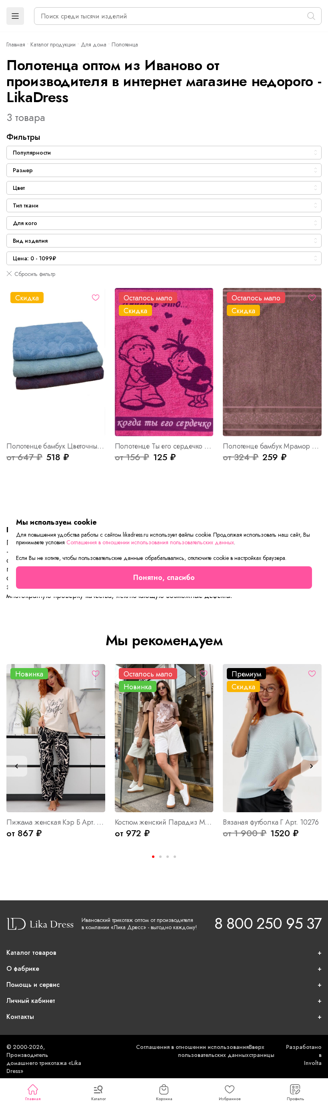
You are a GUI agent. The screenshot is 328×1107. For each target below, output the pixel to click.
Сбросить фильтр (34, 274)
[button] (15, 16)
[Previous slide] (16, 766)
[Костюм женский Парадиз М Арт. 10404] (164, 738)
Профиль (295, 1099)
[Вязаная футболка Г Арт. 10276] (272, 738)
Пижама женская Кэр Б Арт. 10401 (55, 822)
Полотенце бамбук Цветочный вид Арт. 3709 (55, 446)
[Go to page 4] (174, 856)
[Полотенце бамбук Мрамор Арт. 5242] (272, 362)
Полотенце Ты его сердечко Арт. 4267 (164, 446)
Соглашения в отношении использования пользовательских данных (192, 1051)
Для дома (93, 44)
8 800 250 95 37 (268, 923)
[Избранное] (95, 297)
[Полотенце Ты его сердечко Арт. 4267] (164, 362)
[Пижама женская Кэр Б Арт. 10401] (55, 738)
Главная (32, 1099)
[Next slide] (311, 766)
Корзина (164, 1099)
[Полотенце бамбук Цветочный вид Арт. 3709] (55, 362)
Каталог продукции (53, 44)
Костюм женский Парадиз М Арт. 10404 (164, 822)
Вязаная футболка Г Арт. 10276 (271, 822)
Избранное (230, 1099)
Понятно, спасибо (164, 577)
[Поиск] (311, 16)
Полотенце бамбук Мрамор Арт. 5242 (272, 446)
